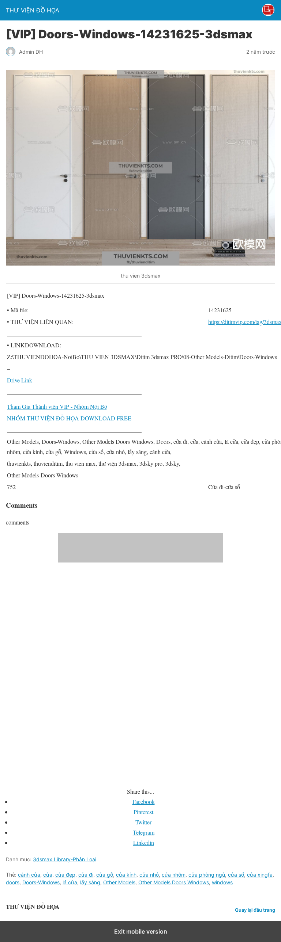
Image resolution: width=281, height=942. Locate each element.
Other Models (119, 882)
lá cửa (70, 882)
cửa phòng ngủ (206, 875)
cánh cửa (29, 875)
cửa (47, 875)
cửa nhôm (174, 875)
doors (12, 882)
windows (222, 882)
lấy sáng (90, 882)
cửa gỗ (104, 875)
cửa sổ (236, 875)
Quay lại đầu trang (255, 910)
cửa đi (85, 875)
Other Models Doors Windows (173, 882)
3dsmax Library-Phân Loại (64, 859)
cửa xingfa (260, 875)
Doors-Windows (41, 882)
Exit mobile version (140, 931)
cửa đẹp (65, 875)
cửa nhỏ (149, 875)
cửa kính (126, 875)
